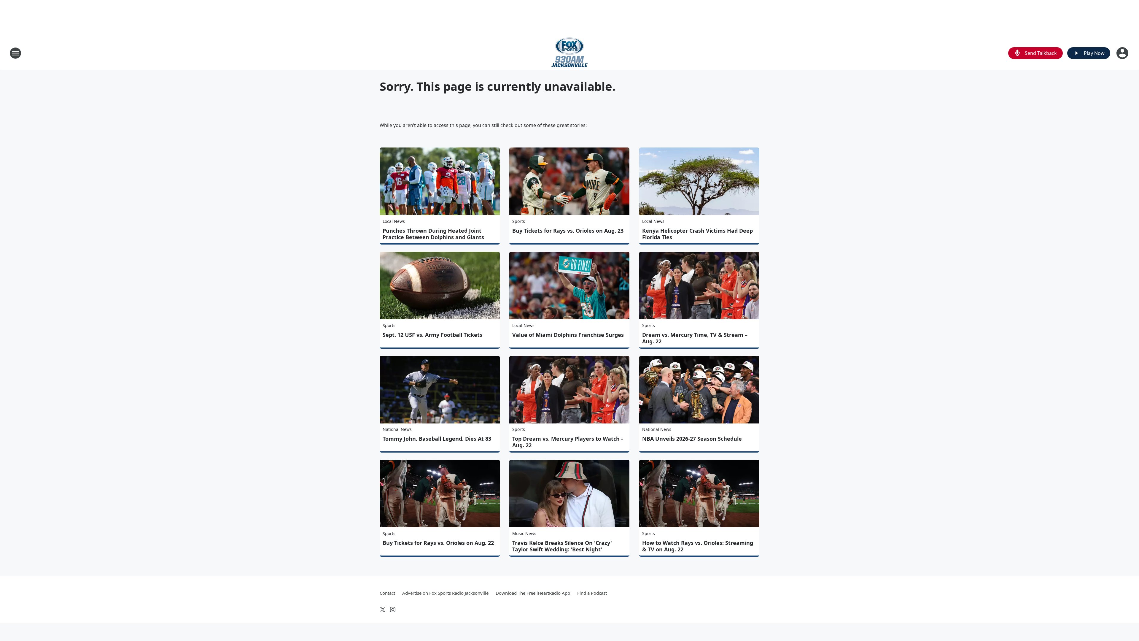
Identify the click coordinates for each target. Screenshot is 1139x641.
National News (397, 429)
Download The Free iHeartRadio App (533, 593)
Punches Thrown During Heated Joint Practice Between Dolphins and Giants (433, 233)
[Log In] (1123, 53)
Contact (387, 593)
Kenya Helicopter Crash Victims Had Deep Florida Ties (697, 233)
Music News (524, 533)
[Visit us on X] (382, 609)
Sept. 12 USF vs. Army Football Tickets (432, 334)
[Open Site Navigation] (15, 53)
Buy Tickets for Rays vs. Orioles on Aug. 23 (567, 230)
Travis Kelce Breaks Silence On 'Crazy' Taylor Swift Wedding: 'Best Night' (562, 546)
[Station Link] (569, 53)
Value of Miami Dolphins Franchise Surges (568, 334)
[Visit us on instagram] (392, 609)
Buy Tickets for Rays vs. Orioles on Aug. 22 (438, 543)
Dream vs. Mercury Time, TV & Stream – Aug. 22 (694, 338)
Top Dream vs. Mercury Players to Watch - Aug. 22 (567, 441)
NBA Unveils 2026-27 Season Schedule (692, 438)
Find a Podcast (592, 593)
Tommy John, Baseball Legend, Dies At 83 (437, 438)
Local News (394, 221)
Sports (518, 221)
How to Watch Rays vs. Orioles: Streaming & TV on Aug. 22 (697, 546)
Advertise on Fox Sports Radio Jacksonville (445, 593)
